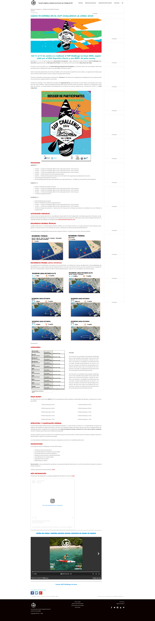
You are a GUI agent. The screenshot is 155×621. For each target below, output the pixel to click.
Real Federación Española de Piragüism (62, 66)
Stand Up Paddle (48, 9)
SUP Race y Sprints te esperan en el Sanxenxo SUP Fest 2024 (44, 596)
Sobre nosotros (120, 603)
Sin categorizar (38, 9)
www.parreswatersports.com (66, 219)
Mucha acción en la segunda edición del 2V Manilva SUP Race (111, 596)
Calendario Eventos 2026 (105, 3)
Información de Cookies (77, 605)
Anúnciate (77, 607)
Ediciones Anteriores (90, 3)
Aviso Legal (77, 601)
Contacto (121, 601)
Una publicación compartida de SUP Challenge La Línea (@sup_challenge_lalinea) (54, 527)
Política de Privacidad (77, 603)
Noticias (80, 3)
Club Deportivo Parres (53, 62)
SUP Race (33, 10)
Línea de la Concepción (61, 61)
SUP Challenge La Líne (68, 584)
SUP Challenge (55, 9)
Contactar (116, 3)
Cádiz (44, 9)
